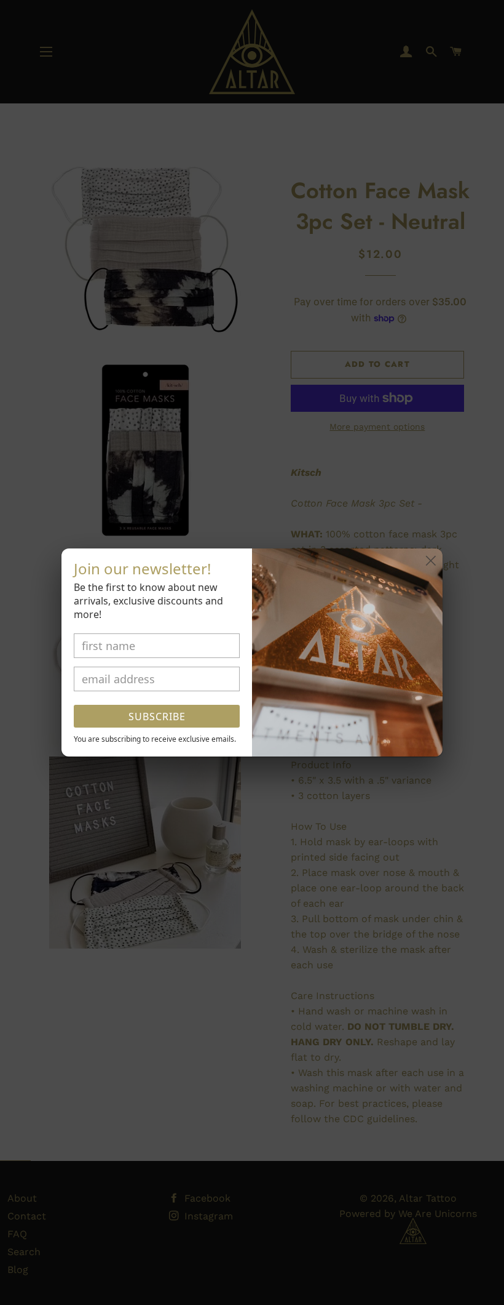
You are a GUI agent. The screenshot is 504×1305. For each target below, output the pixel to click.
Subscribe (157, 716)
